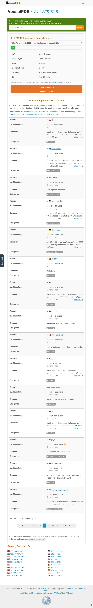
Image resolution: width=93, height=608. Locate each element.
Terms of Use (72, 588)
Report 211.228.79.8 (46, 87)
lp (52, 119)
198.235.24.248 (57, 564)
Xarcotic (54, 177)
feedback (2, 261)
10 (48, 525)
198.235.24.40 (16, 551)
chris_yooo (55, 230)
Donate (70, 593)
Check (79, 27)
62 (65, 525)
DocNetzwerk (56, 463)
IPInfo (56, 83)
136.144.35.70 (56, 559)
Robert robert (54, 387)
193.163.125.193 (17, 567)
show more (78, 137)
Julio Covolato (57, 334)
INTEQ (54, 311)
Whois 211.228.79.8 (46, 91)
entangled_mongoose (60, 489)
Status (64, 593)
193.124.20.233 (57, 551)
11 (53, 525)
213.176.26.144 (57, 553)
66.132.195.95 (16, 562)
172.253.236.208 (17, 556)
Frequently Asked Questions (42, 593)
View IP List (45, 588)
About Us (27, 593)
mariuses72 (56, 148)
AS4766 (42, 63)
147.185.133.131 (58, 556)
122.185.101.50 (16, 553)
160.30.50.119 (56, 567)
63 (70, 525)
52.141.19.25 (56, 572)
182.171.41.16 (56, 575)
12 (57, 525)
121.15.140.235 (16, 570)
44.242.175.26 (56, 562)
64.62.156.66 (15, 572)
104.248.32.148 (57, 570)
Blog (21, 593)
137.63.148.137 (16, 559)
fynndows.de (56, 201)
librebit (54, 258)
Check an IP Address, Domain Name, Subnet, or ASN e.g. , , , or (35, 22)
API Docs (57, 593)
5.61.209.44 (15, 564)
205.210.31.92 (16, 575)
